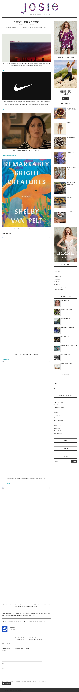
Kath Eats (56, 412)
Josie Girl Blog (39, 8)
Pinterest (56, 386)
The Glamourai (57, 428)
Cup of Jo (56, 405)
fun (33, 621)
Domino (56, 268)
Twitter (55, 391)
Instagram (56, 383)
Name (3, 663)
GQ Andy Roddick (7, 483)
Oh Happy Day (57, 415)
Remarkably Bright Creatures (9, 155)
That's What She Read (58, 423)
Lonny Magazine (57, 276)
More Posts (13, 629)
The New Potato (57, 284)
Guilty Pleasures (19, 621)
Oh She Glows (57, 417)
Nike (4, 70)
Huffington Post (57, 274)
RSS (55, 388)
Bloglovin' (56, 378)
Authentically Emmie (58, 402)
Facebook (56, 380)
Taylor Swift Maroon (7, 31)
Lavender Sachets (20, 639)
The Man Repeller (58, 430)
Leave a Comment (30, 24)
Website (4, 674)
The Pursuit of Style (58, 433)
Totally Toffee (6, 359)
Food (15, 621)
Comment (5, 650)
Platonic (4, 109)
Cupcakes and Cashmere (59, 407)
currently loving (28, 621)
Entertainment (8, 621)
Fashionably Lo (57, 410)
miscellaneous (39, 621)
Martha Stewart (57, 279)
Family (12, 621)
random (44, 621)
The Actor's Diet (57, 425)
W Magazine (56, 292)
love (35, 621)
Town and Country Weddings (60, 287)
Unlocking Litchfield (58, 289)
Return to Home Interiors (59, 420)
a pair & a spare (57, 399)
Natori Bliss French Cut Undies (35, 639)
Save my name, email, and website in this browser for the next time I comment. (24, 681)
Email (4, 668)
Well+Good (56, 436)
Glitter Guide (57, 271)
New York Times (57, 281)
